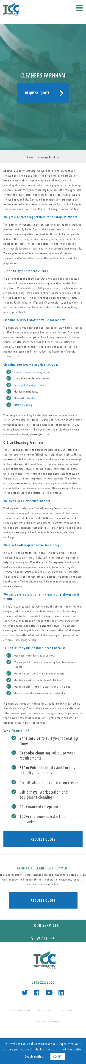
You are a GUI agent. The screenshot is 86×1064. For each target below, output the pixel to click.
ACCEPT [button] (57, 1056)
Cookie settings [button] (35, 1056)
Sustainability (68, 1010)
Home (30, 157)
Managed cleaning (25, 385)
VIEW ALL (39, 938)
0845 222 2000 (43, 982)
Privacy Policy (45, 1010)
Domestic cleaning (25, 398)
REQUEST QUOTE (37, 92)
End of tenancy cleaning (28, 372)
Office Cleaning (23, 405)
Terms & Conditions (20, 1010)
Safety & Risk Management (47, 1021)
